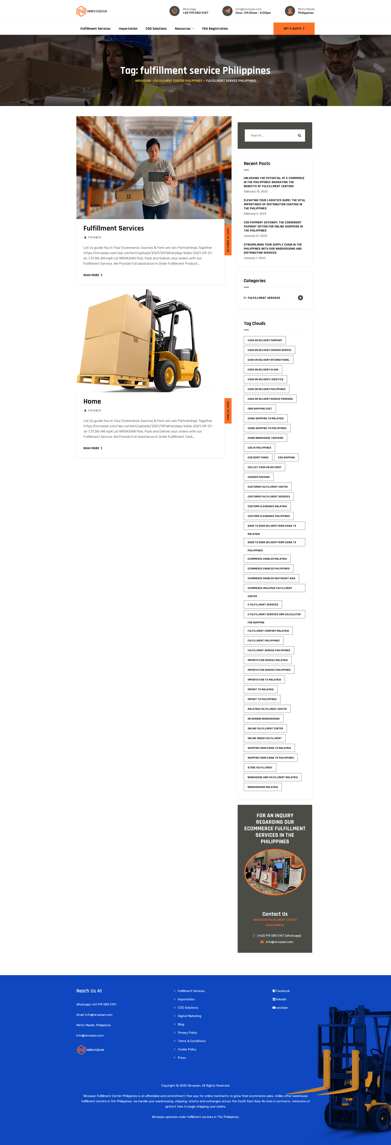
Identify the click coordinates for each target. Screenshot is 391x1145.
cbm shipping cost (260, 409)
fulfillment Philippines (264, 640)
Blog (181, 1024)
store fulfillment (260, 767)
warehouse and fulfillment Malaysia (273, 777)
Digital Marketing (189, 1016)
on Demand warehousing (264, 719)
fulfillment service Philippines (269, 650)
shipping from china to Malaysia (269, 748)
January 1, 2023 (254, 258)
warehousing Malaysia (263, 787)
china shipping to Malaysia (266, 418)
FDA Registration (215, 28)
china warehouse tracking (265, 438)
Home (92, 401)
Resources (183, 28)
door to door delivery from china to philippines (272, 543)
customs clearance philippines (269, 516)
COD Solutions (156, 28)
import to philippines (262, 699)
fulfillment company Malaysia (268, 631)
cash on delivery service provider (270, 399)
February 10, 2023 (256, 191)
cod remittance (258, 457)
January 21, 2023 (255, 236)
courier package (259, 477)
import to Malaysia (261, 689)
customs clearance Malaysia (267, 506)
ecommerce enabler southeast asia (271, 578)
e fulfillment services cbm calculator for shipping (274, 615)
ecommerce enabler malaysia (267, 559)
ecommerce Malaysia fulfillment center (270, 589)
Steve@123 (94, 237)
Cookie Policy (187, 1049)
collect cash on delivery (264, 467)
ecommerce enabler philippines (269, 568)
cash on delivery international (269, 360)
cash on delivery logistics (265, 379)
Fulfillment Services (95, 28)
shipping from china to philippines (271, 758)
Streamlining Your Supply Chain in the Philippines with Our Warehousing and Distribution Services (273, 249)
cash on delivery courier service (269, 350)
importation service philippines (269, 670)
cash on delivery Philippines (267, 389)
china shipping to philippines (267, 428)
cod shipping (286, 457)
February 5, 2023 (255, 213)
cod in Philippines (259, 448)
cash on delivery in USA (263, 369)
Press (182, 1058)
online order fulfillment (265, 738)
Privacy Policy (187, 1033)
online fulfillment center (265, 728)
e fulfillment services (263, 604)
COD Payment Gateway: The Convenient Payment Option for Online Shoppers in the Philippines (273, 227)
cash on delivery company (265, 340)
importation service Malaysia (268, 660)
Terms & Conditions (192, 1041)
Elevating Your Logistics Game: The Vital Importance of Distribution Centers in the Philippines (274, 204)
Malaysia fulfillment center (267, 709)
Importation (128, 28)
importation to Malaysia (264, 680)
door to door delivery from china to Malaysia (272, 527)
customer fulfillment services (269, 496)
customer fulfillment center (268, 487)
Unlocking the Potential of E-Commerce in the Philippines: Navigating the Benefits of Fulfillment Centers (274, 182)
